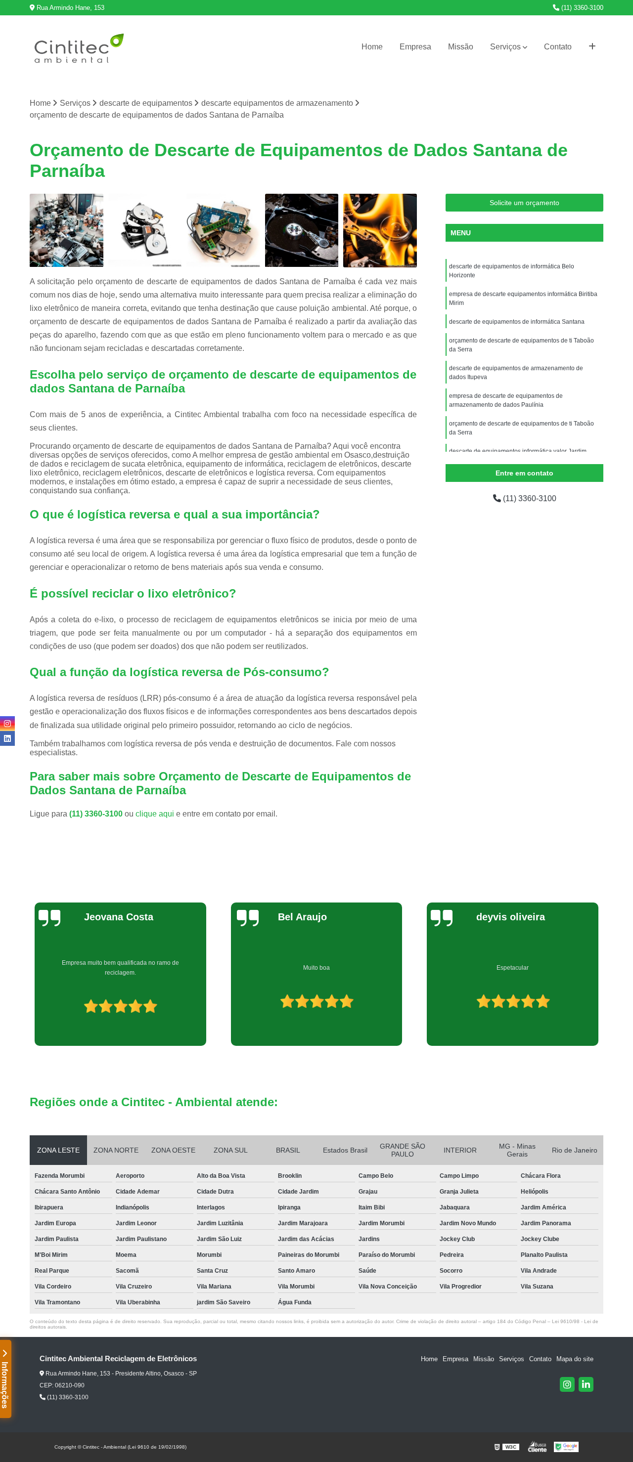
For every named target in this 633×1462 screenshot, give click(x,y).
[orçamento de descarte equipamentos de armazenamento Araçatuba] (380, 230)
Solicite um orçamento (524, 203)
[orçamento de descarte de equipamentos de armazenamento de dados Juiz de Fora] (223, 230)
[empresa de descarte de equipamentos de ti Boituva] (302, 230)
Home (372, 47)
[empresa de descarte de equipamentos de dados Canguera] (145, 230)
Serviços (505, 47)
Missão (460, 47)
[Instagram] (567, 1384)
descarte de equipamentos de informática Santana (517, 321)
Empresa (415, 47)
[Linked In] (586, 1384)
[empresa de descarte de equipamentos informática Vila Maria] (66, 230)
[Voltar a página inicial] (79, 47)
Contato (558, 47)
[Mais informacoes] (592, 47)
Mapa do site (574, 1359)
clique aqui (155, 814)
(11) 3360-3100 (581, 7)
